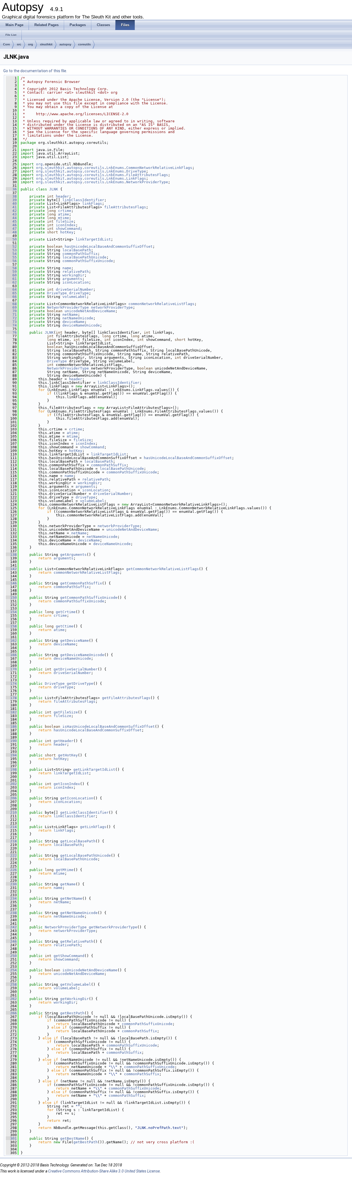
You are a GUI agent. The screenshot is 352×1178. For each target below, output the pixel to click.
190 (11, 741)
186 (11, 726)
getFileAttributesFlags (126, 698)
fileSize (64, 221)
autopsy (65, 44)
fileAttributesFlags (125, 207)
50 (11, 239)
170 (11, 669)
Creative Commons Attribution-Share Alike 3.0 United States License (104, 1171)
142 (11, 569)
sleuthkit (46, 44)
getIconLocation (76, 798)
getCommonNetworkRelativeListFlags (162, 569)
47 (11, 229)
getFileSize (66, 712)
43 (11, 214)
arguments (72, 279)
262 (11, 999)
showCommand (68, 229)
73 (11, 322)
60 (11, 275)
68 (11, 304)
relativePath (75, 271)
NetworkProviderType (147, 182)
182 (11, 712)
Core (6, 44)
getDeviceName (74, 640)
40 (11, 203)
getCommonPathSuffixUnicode (88, 597)
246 (11, 941)
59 (11, 271)
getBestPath (72, 1013)
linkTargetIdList (93, 239)
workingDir (73, 275)
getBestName (72, 1138)
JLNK (53, 189)
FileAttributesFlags (147, 175)
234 (11, 898)
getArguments (73, 554)
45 (11, 221)
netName (70, 314)
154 (11, 612)
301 (11, 1138)
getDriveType (80, 683)
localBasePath (76, 250)
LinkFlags (136, 178)
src (19, 44)
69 (11, 307)
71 (11, 314)
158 (11, 626)
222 (11, 855)
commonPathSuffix (80, 254)
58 (11, 268)
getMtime (64, 870)
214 (11, 827)
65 (11, 293)
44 (11, 218)
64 (11, 289)
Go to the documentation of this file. (35, 71)
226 (11, 870)
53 (11, 250)
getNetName (71, 898)
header (62, 196)
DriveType (136, 171)
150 (11, 597)
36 (11, 189)
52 (11, 246)
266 (11, 1013)
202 (11, 784)
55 (11, 257)
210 (11, 812)
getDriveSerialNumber (76, 669)
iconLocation (75, 282)
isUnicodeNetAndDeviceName (89, 970)
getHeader (63, 741)
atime (63, 214)
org (30, 44)
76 (11, 332)
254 (11, 970)
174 (11, 683)
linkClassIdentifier (83, 200)
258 (11, 984)
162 (11, 640)
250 (11, 956)
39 (11, 200)
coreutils (84, 44)
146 (11, 583)
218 (11, 841)
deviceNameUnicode (81, 325)
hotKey (66, 232)
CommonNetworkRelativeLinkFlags (159, 168)
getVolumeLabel (75, 984)
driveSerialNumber (74, 289)
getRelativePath (76, 941)
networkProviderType (112, 307)
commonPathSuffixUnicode (87, 261)
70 (11, 311)
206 (11, 798)
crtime (64, 211)
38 (11, 196)
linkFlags (92, 203)
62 (11, 282)
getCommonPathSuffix (81, 583)
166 (11, 655)
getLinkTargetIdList (94, 769)
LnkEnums (115, 168)
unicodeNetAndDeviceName (90, 311)
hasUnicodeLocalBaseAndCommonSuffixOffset (109, 246)
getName (68, 884)
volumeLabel (74, 297)
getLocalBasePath (77, 841)
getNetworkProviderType (113, 927)
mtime (63, 218)
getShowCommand (69, 956)
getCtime (64, 626)
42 (11, 211)
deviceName (73, 322)
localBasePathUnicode (84, 257)
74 (11, 325)
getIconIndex (67, 784)
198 (11, 769)
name (66, 268)
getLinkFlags (93, 827)
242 (11, 927)
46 (11, 225)
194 (11, 755)
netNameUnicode (77, 318)
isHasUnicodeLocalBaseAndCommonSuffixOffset (108, 726)
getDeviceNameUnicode (82, 655)
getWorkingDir (74, 999)
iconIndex (66, 225)
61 (11, 279)
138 (11, 554)
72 (11, 318)
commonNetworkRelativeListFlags (161, 304)
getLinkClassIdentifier (84, 812)
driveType (79, 293)
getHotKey (68, 755)
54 (11, 254)
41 (11, 207)
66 (11, 297)
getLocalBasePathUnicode (85, 855)
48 (11, 232)
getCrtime (66, 612)
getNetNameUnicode (79, 913)
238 (11, 913)
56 (11, 261)
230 (11, 884)
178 (11, 698)
